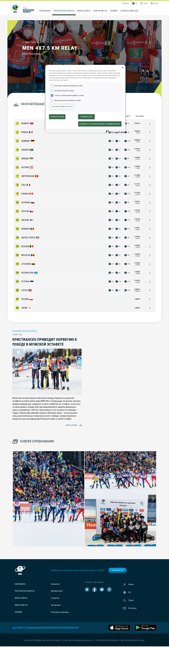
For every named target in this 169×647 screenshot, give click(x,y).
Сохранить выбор (57, 117)
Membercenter (57, 591)
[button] (48, 498)
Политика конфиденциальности (77, 640)
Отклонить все (86, 117)
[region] (85, 99)
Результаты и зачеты (24, 591)
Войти (131, 584)
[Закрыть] (122, 67)
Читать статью (71, 425)
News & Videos (21, 598)
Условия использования (107, 640)
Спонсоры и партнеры (60, 612)
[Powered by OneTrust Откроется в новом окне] (115, 131)
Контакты (132, 608)
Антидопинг (56, 605)
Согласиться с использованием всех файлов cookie (99, 124)
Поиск (131, 600)
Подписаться (117, 570)
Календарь (20, 584)
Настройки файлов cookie (133, 640)
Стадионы (55, 598)
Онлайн (113, 11)
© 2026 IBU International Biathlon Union (42, 640)
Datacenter (55, 584)
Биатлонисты (21, 605)
